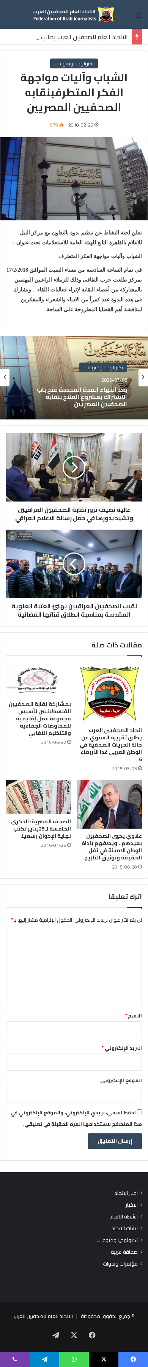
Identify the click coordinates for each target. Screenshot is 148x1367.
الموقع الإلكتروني (121, 1080)
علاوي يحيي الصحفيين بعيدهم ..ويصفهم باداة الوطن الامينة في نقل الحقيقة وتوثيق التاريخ (112, 846)
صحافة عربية (124, 1252)
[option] (74, 377)
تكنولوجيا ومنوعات (74, 63)
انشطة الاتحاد (124, 1217)
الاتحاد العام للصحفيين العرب (43, 1316)
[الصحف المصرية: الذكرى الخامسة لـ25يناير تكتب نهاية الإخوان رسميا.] (38, 797)
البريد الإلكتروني (122, 1047)
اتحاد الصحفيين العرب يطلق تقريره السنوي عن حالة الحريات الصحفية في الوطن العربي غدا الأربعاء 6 (111, 744)
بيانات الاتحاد (125, 1229)
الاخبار (132, 1205)
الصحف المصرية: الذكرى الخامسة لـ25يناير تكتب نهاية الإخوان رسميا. (41, 828)
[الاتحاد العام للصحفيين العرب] (74, 14)
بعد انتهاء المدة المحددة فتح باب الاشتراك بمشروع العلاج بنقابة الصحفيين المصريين (82, 397)
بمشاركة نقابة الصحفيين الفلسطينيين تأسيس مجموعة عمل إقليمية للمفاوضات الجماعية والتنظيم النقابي (40, 718)
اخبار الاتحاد (126, 1193)
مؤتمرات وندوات (120, 1264)
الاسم (133, 1015)
